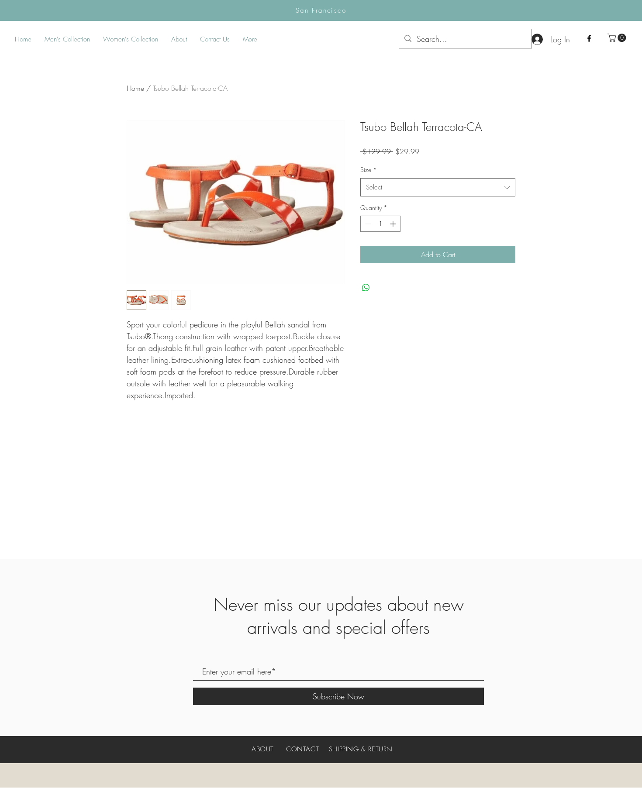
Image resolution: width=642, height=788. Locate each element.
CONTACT (302, 749)
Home (135, 88)
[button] (617, 38)
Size (368, 169)
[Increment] (393, 223)
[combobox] (437, 187)
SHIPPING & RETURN (361, 749)
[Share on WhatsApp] (366, 287)
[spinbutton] (380, 223)
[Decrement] (367, 223)
